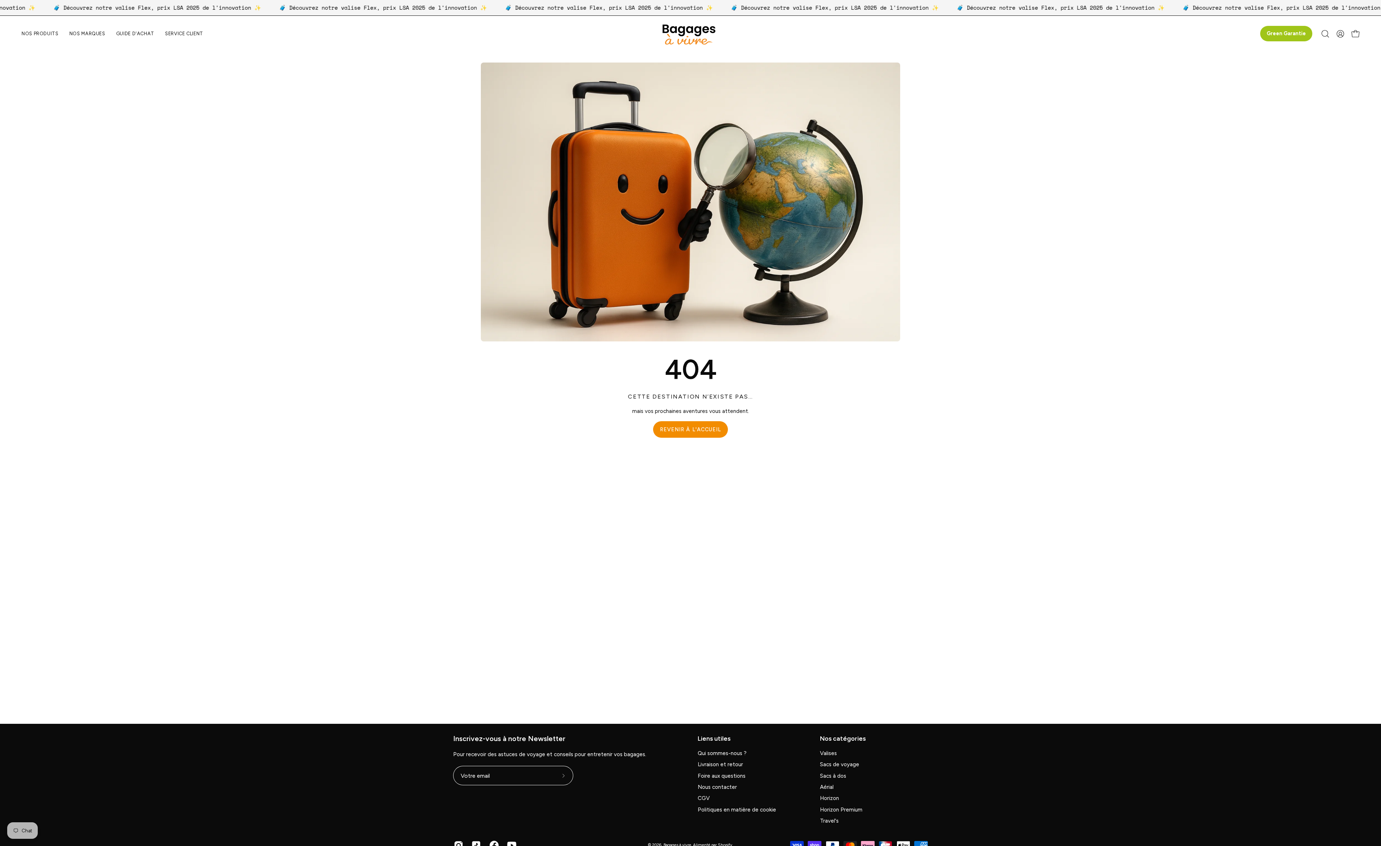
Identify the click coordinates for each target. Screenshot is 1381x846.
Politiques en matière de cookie (737, 809)
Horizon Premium (841, 809)
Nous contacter (717, 787)
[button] (87, 34)
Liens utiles (714, 738)
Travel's (829, 821)
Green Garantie (1286, 33)
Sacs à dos (833, 776)
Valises (828, 753)
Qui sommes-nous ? (722, 753)
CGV (704, 798)
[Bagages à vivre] (690, 34)
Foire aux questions (722, 776)
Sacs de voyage (839, 765)
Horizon (829, 798)
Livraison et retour (720, 765)
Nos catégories (843, 738)
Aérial (827, 787)
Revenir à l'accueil (690, 429)
